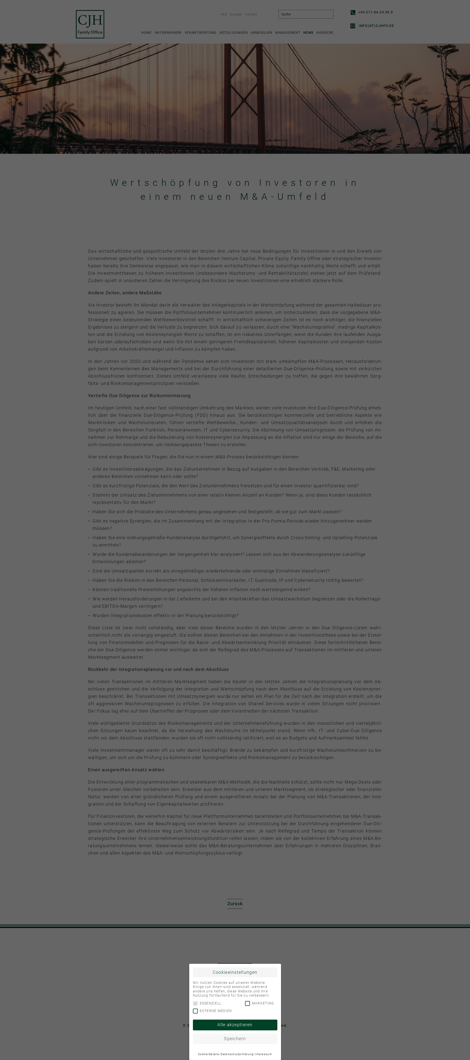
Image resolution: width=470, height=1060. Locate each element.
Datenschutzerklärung (237, 1054)
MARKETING (263, 1003)
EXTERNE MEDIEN (216, 1011)
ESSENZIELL (211, 1003)
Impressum (263, 1054)
